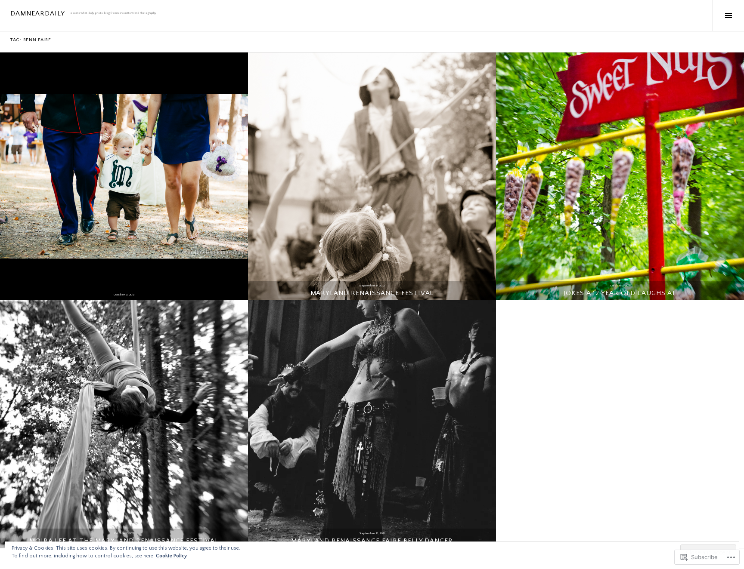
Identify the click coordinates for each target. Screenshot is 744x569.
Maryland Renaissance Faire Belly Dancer (372, 540)
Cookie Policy (171, 556)
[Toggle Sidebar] (728, 15)
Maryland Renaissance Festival (372, 293)
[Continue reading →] (124, 176)
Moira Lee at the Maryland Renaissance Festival (124, 540)
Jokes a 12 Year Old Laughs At (620, 293)
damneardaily (37, 13)
